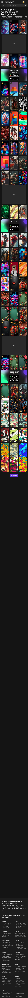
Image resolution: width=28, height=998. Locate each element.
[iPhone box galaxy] (5, 27)
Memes (24, 966)
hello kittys (18, 936)
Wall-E (3, 968)
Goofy (23, 971)
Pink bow (17, 992)
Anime (16, 921)
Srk (3, 933)
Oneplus (24, 936)
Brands (17, 931)
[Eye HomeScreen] (5, 61)
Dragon (17, 954)
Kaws (3, 959)
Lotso (10, 972)
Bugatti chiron (6, 947)
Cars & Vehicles (6, 940)
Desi (8, 935)
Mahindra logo (6, 993)
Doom (8, 981)
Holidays (17, 976)
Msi (16, 933)
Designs (4, 952)
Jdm (3, 942)
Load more (14, 475)
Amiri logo (4, 995)
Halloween (17, 978)
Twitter (10, 992)
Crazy (22, 968)
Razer (19, 933)
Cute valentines (19, 996)
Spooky (18, 984)
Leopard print (5, 927)
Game (9, 983)
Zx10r (8, 944)
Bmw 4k (4, 944)
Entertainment (5, 964)
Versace (17, 935)
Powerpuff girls (19, 947)
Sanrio (24, 926)
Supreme (22, 935)
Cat (11, 923)
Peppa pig (8, 966)
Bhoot (9, 933)
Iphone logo (5, 992)
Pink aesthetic (5, 956)
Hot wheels (8, 942)
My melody (19, 926)
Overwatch (4, 978)
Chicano (24, 956)
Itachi (17, 924)
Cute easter (18, 986)
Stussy (23, 933)
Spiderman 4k (18, 948)
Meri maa (4, 936)
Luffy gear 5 (23, 924)
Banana (18, 968)
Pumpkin (23, 983)
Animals (4, 921)
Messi (3, 17)
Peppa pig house (6, 969)
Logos (3, 990)
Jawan (9, 936)
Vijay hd (4, 935)
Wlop (20, 956)
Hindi (5, 933)
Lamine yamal (18, 17)
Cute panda (5, 926)
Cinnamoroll (22, 923)
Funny (16, 964)
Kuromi (17, 923)
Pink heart (23, 992)
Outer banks (5, 971)
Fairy (16, 956)
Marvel (17, 944)
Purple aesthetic (6, 960)
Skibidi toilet (18, 966)
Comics (17, 940)
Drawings (17, 952)
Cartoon (17, 942)
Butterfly (4, 923)
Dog (4, 924)
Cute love (17, 995)
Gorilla (7, 924)
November (18, 983)
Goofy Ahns (18, 971)
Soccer (10, 17)
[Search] (25, 5)
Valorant (4, 981)
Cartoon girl (19, 957)
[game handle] (5, 284)
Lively (3, 966)
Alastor (18, 927)
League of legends (6, 980)
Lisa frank (17, 959)
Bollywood (4, 931)
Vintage (10, 957)
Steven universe (19, 945)
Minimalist (4, 957)
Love (16, 990)
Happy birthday (19, 980)
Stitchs (22, 942)
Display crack (18, 969)
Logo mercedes (6, 996)
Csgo (3, 984)
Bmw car (10, 945)
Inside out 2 (5, 972)
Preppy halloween (19, 981)
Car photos (4, 945)
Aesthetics (9, 954)
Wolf (8, 923)
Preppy (4, 954)
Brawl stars (4, 983)
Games (3, 976)
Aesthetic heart (20, 993)
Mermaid (22, 954)
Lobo (24, 948)
